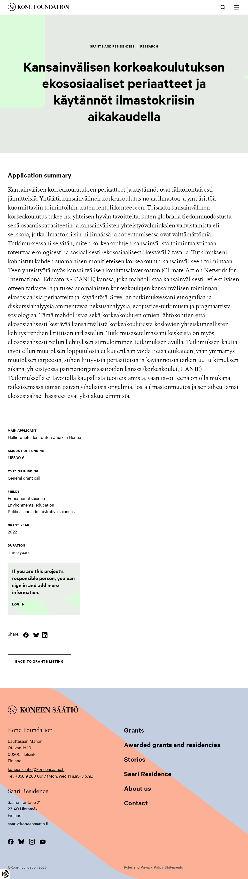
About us (137, 788)
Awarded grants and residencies (172, 744)
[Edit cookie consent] (5, 874)
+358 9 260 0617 (30, 776)
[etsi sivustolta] (223, 7)
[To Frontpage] (124, 710)
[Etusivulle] (76, 8)
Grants (134, 730)
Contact (136, 802)
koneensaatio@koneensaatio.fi (36, 769)
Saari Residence (148, 773)
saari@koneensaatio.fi (28, 823)
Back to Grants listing (39, 661)
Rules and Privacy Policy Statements (153, 867)
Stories (134, 759)
